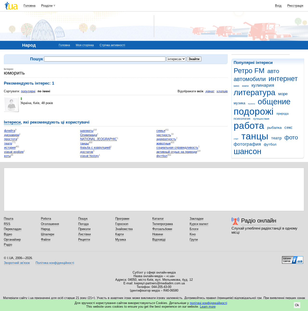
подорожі (254, 111)
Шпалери (47, 234)
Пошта (8, 218)
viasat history (89, 156)
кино (236, 85)
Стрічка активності (112, 45)
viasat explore (14, 152)
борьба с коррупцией (95, 147)
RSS (7, 224)
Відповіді (159, 239)
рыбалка (274, 127)
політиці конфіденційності (208, 303)
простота (10, 139)
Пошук (83, 218)
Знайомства (124, 229)
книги (245, 85)
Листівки (84, 234)
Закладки (196, 218)
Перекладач (12, 229)
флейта (9, 131)
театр (276, 138)
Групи (194, 239)
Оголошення (50, 224)
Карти (119, 234)
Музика (120, 239)
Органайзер (12, 239)
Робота (46, 218)
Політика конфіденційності (55, 263)
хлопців (222, 91)
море (283, 94)
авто (273, 71)
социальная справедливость (177, 147)
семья (160, 131)
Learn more (208, 306)
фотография (247, 144)
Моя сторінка (85, 45)
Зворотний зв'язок (17, 263)
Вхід (278, 5)
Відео (8, 234)
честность (163, 135)
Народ (45, 229)
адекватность (166, 139)
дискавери (11, 135)
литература (254, 92)
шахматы (86, 131)
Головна (29, 5)
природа (282, 113)
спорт (236, 139)
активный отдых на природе (176, 152)
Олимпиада (88, 135)
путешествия (261, 118)
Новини (157, 234)
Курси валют (199, 224)
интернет (283, 78)
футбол (270, 144)
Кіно (193, 234)
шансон (247, 151)
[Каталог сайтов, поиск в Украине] (292, 258)
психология (242, 118)
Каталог (158, 218)
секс (288, 127)
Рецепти (84, 239)
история (10, 147)
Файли (45, 239)
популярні (28, 91)
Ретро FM (249, 71)
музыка (251, 104)
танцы (254, 136)
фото (291, 137)
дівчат (209, 91)
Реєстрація (295, 5)
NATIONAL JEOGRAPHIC (98, 139)
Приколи (84, 229)
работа (249, 125)
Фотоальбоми (162, 229)
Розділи (46, 5)
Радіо (8, 244)
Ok (297, 305)
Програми (122, 218)
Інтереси (12, 122)
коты (7, 156)
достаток (86, 152)
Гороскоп (121, 224)
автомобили (250, 79)
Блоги (194, 229)
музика (239, 103)
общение (274, 101)
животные (163, 143)
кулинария (262, 85)
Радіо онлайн (258, 220)
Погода (83, 224)
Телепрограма (162, 224)
